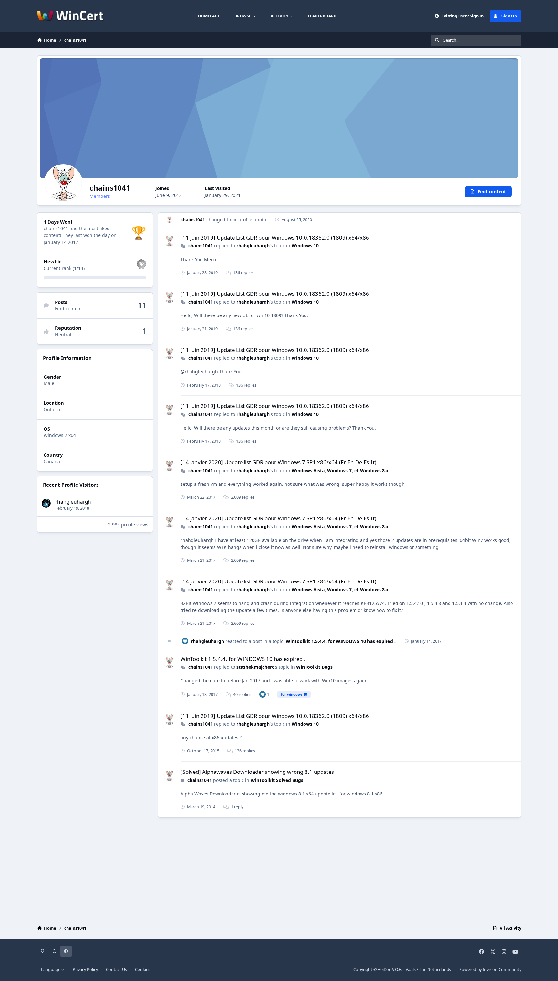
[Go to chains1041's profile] (169, 219)
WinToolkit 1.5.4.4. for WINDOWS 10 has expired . (341, 641)
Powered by (490, 969)
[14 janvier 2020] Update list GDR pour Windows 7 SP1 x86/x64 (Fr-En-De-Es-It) (278, 462)
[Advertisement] (279, 870)
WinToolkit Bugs (314, 667)
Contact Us (116, 969)
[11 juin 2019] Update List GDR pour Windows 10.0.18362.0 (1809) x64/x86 (275, 237)
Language (51, 969)
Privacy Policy (85, 969)
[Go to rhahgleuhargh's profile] (46, 503)
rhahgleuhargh (73, 501)
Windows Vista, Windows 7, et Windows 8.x (340, 470)
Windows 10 (305, 245)
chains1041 (193, 220)
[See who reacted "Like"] (262, 694)
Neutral (63, 335)
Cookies (142, 969)
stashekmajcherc (255, 667)
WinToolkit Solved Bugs (277, 780)
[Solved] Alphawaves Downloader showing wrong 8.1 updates (257, 771)
